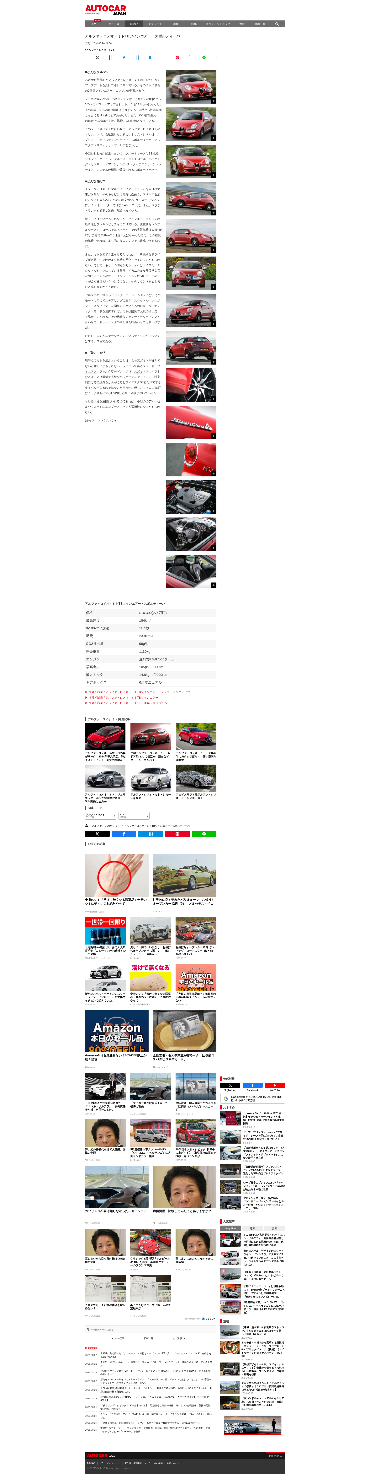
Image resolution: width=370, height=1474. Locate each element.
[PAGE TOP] (275, 1455)
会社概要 (158, 1463)
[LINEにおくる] (204, 57)
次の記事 (177, 1338)
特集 (194, 24)
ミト (112, 49)
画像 (176, 24)
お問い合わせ (173, 1463)
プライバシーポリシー (110, 1463)
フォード (148, 366)
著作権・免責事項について (137, 1463)
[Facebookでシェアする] (124, 57)
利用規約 (91, 1463)
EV (94, 24)
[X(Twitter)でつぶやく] (97, 57)
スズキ (138, 371)
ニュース (113, 24)
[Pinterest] (177, 57)
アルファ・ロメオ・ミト (124, 79)
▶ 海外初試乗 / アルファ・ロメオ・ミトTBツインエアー (121, 697)
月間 (274, 1228)
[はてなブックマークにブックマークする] (150, 57)
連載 (242, 24)
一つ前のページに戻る (102, 1329)
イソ (120, 276)
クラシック (155, 24)
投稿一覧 (148, 1338)
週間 (252, 1228)
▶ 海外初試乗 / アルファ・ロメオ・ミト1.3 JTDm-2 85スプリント (128, 703)
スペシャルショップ (218, 24)
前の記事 (119, 1338)
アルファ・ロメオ (96, 49)
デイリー (230, 1228)
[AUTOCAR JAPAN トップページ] (86, 825)
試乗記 (134, 24)
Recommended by (192, 1318)
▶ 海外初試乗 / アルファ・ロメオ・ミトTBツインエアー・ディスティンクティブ (137, 692)
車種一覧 (260, 24)
